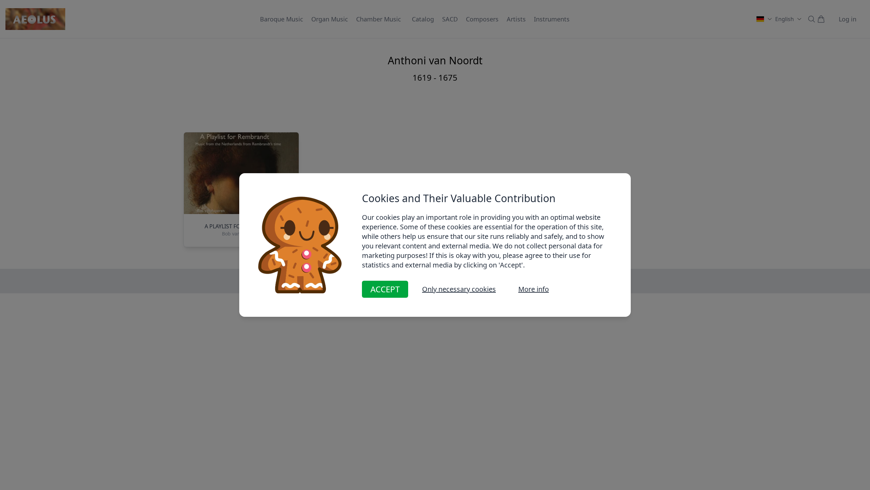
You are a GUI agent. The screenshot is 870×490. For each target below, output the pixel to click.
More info (533, 289)
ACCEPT (385, 289)
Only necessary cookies (459, 289)
